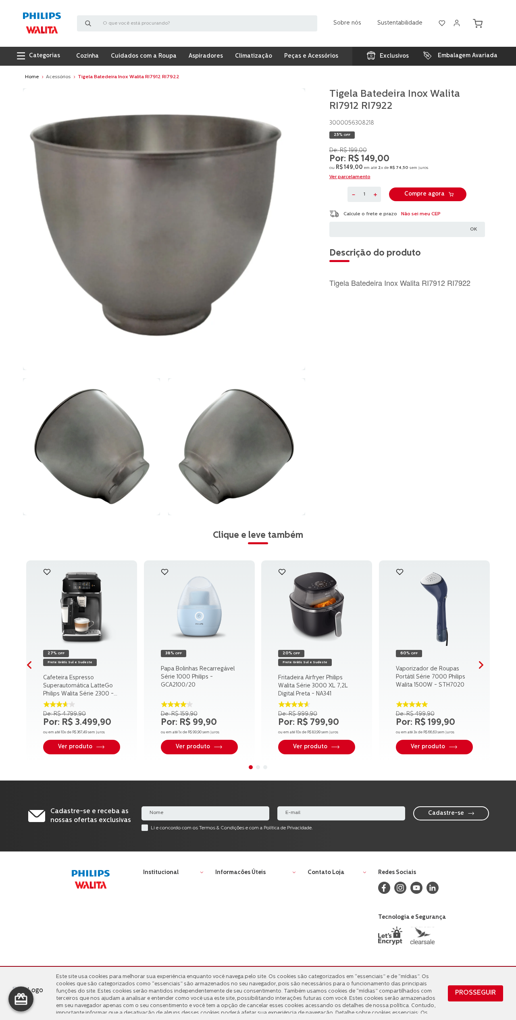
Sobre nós (347, 23)
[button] (112, 577)
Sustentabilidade (399, 23)
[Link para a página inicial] (32, 77)
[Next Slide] (483, 666)
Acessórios (58, 77)
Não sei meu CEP (421, 213)
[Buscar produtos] (90, 23)
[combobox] (197, 23)
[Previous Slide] (32, 666)
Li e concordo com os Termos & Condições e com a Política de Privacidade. (232, 828)
